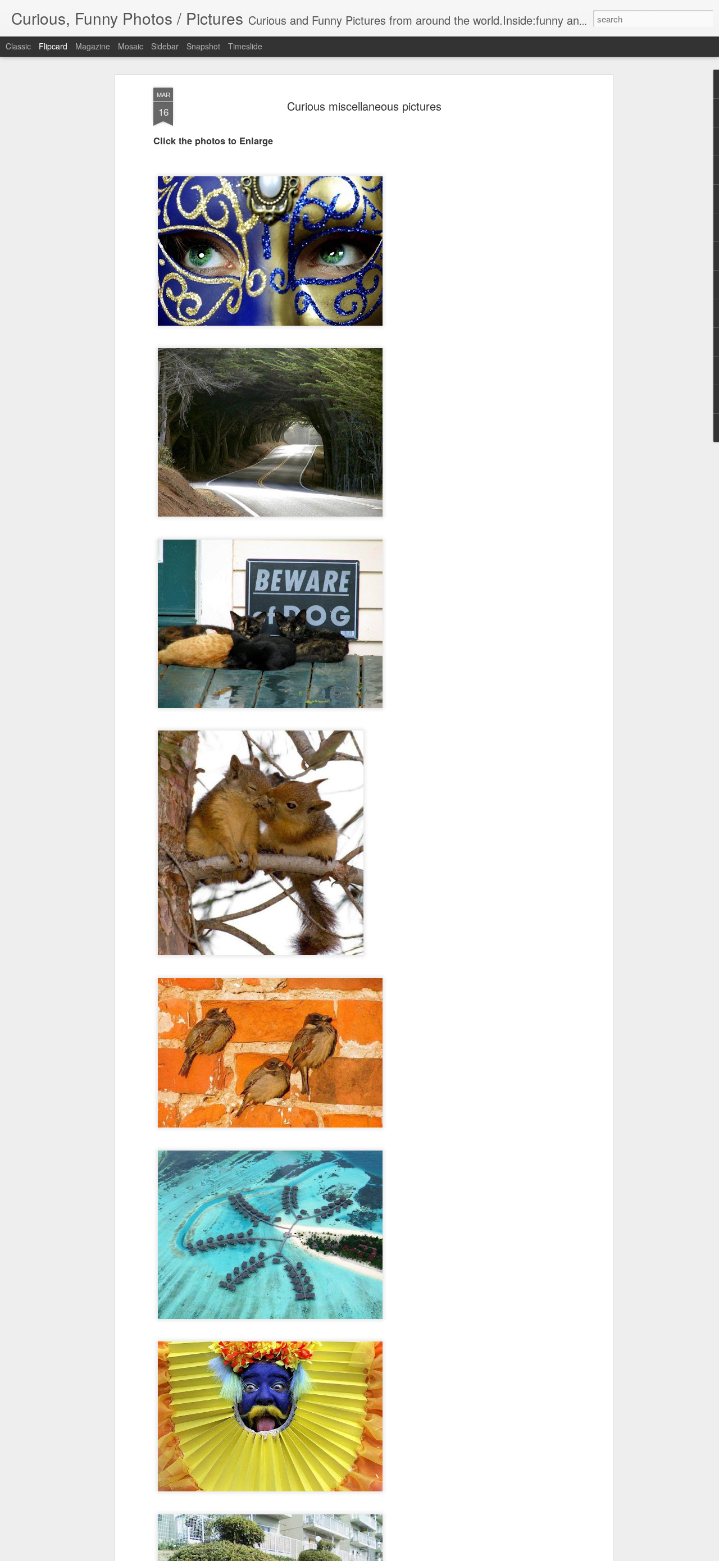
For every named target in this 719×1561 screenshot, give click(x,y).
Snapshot (203, 46)
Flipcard (53, 46)
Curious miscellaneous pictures (364, 106)
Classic (18, 46)
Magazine (92, 46)
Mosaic (130, 46)
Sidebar (165, 46)
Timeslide (245, 46)
